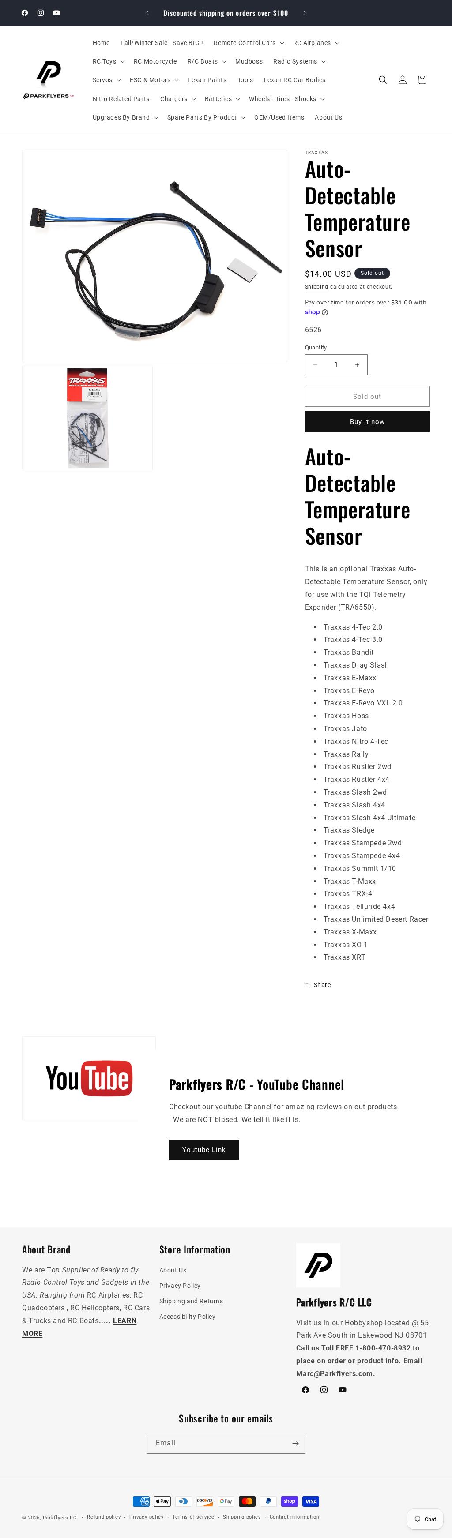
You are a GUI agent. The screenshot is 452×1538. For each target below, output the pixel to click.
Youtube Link (204, 1150)
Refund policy (104, 1517)
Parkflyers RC (61, 1518)
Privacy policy (146, 1517)
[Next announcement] (304, 12)
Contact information (295, 1517)
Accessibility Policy (187, 1316)
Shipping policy (242, 1517)
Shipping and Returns (191, 1301)
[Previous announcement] (147, 12)
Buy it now (367, 422)
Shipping (317, 287)
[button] (247, 43)
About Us (173, 1270)
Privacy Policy (180, 1285)
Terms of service (193, 1517)
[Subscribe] (295, 1443)
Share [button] (322, 984)
